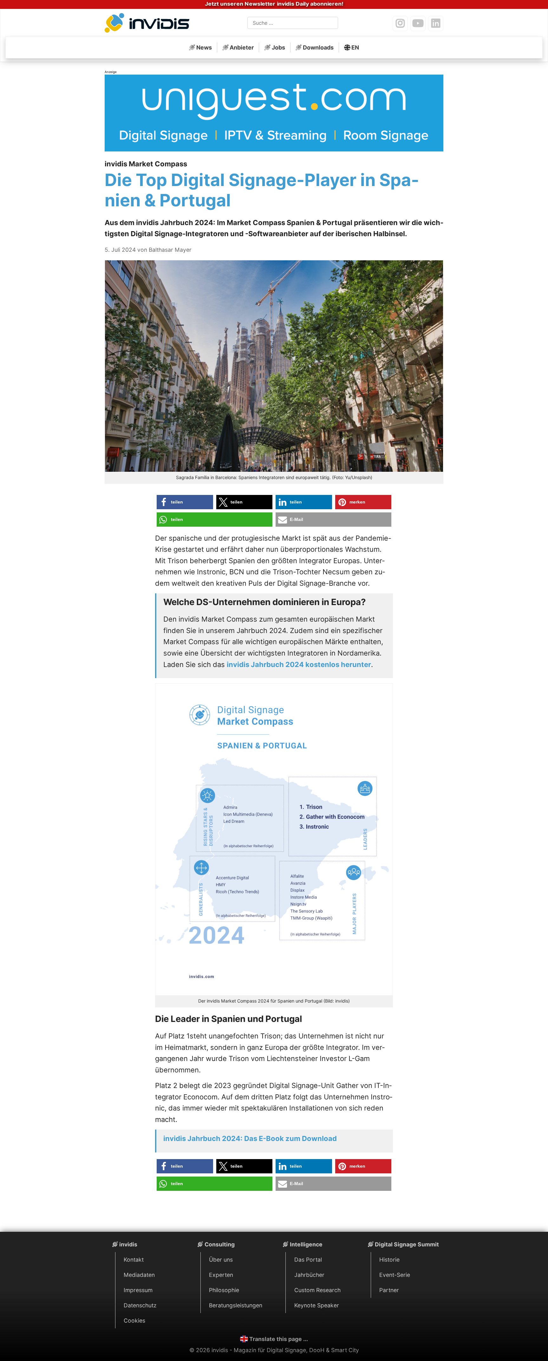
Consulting (220, 1244)
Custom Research (317, 1290)
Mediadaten (139, 1274)
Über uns (221, 1259)
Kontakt (134, 1259)
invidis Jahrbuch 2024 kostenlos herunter (299, 664)
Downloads (318, 47)
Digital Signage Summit (407, 1244)
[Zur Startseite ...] (149, 24)
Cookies (134, 1320)
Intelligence (306, 1244)
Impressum (138, 1290)
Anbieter (242, 47)
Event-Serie (394, 1274)
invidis (128, 1244)
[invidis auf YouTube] (418, 23)
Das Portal (308, 1259)
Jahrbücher (309, 1274)
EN (355, 47)
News (204, 47)
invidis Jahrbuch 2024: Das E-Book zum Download (250, 1138)
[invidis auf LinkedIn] (435, 23)
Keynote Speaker (316, 1305)
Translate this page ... (278, 1339)
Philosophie (224, 1290)
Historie (389, 1259)
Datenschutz (140, 1305)
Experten (221, 1274)
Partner (389, 1290)
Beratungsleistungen (235, 1305)
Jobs (278, 47)
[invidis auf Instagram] (400, 23)
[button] (185, 502)
